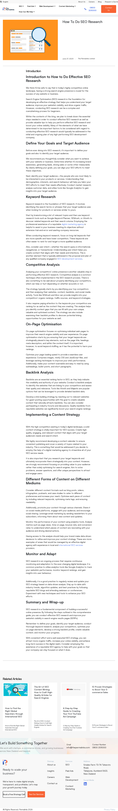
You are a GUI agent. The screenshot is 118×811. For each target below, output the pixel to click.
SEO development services (69, 258)
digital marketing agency (73, 224)
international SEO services (71, 545)
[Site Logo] (8, 8)
